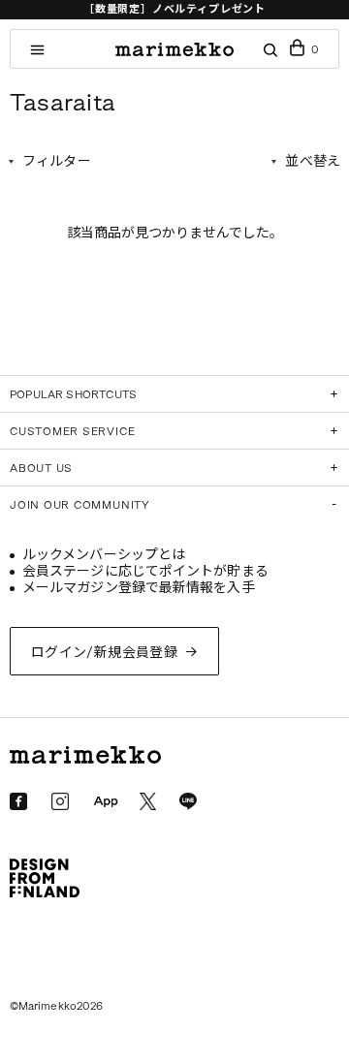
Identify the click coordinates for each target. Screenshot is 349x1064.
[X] (148, 801)
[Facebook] (18, 801)
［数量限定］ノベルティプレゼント (174, 9)
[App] (105, 802)
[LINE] (188, 801)
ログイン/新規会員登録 (104, 652)
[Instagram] (60, 801)
